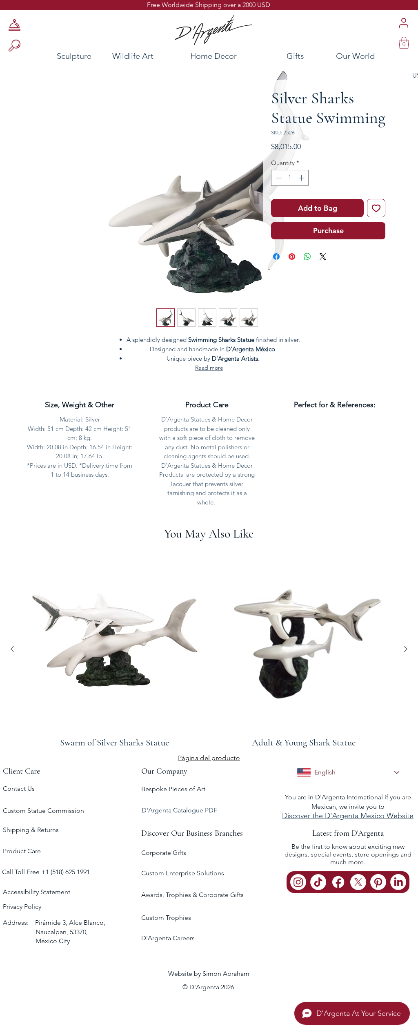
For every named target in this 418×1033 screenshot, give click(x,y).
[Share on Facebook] (276, 256)
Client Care (21, 771)
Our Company (164, 771)
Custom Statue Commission (43, 810)
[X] (358, 882)
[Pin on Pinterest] (292, 256)
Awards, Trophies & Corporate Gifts (192, 895)
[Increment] (302, 177)
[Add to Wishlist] (376, 208)
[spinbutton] (290, 177)
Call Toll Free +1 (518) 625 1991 (46, 872)
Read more (209, 367)
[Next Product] (406, 649)
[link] (404, 43)
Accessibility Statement (36, 892)
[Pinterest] (378, 882)
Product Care (22, 851)
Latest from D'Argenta (348, 833)
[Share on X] (323, 256)
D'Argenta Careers (168, 938)
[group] (209, 649)
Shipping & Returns (31, 830)
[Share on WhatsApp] (307, 256)
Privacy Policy (22, 906)
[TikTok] (318, 882)
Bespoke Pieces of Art (173, 789)
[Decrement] (277, 177)
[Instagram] (298, 882)
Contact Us (19, 788)
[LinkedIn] (398, 882)
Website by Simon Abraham (208, 973)
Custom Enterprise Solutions (182, 873)
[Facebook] (338, 882)
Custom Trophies (166, 917)
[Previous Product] (12, 649)
